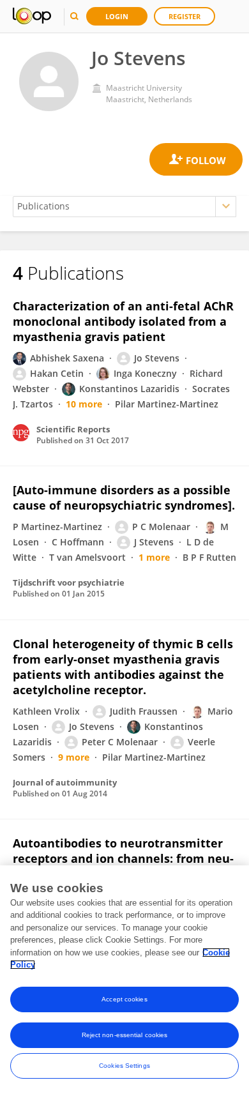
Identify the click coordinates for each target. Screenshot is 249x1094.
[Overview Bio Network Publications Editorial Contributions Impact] (124, 206)
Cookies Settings (124, 1065)
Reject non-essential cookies (125, 1034)
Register (184, 16)
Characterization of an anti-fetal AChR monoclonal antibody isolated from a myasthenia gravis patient (123, 321)
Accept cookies (124, 999)
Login (116, 16)
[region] (124, 979)
